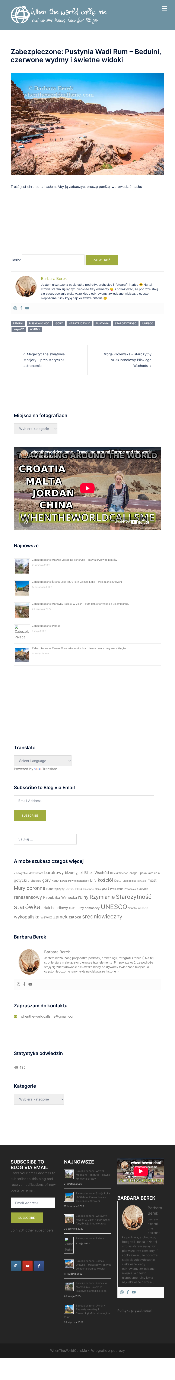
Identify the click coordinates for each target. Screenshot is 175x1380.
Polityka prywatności (134, 1310)
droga (133, 873)
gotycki (20, 880)
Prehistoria (116, 888)
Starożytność (125, 323)
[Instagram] (15, 308)
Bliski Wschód (39, 323)
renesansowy (28, 897)
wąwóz (19, 329)
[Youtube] (27, 308)
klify (93, 880)
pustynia (102, 323)
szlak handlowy (54, 907)
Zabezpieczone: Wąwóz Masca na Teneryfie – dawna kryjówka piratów (74, 559)
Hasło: (16, 260)
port (105, 888)
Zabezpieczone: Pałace (46, 625)
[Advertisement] (87, 224)
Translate (49, 769)
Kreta (117, 880)
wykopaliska (26, 917)
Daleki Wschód (119, 873)
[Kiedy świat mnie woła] (59, 14)
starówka (27, 907)
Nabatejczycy (79, 323)
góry (59, 323)
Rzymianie (102, 897)
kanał (55, 880)
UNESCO (147, 323)
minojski (141, 881)
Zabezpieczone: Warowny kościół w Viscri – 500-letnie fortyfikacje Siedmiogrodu (80, 603)
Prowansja (130, 889)
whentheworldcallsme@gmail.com (47, 1016)
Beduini (18, 323)
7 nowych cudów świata (28, 873)
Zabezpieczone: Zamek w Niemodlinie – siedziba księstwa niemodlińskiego (91, 1286)
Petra (78, 888)
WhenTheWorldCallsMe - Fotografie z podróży (87, 1350)
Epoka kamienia (149, 873)
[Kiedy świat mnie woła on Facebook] (39, 1266)
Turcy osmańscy (88, 908)
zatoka (75, 917)
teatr (72, 908)
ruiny (83, 897)
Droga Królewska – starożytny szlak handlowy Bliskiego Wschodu (127, 360)
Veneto (132, 908)
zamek (60, 917)
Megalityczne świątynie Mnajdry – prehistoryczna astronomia (44, 360)
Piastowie (88, 889)
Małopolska (129, 880)
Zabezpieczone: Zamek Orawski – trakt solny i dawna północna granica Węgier (79, 648)
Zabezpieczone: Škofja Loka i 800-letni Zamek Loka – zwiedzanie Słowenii (77, 581)
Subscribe (30, 815)
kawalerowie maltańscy (74, 880)
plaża (98, 889)
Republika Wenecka (60, 897)
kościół (105, 880)
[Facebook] (21, 308)
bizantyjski (74, 872)
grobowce (34, 880)
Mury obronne (29, 888)
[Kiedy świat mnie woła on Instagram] (16, 1266)
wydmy (35, 329)
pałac (70, 888)
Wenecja (143, 908)
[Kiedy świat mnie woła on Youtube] (27, 1266)
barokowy (54, 872)
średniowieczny (102, 916)
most (152, 880)
